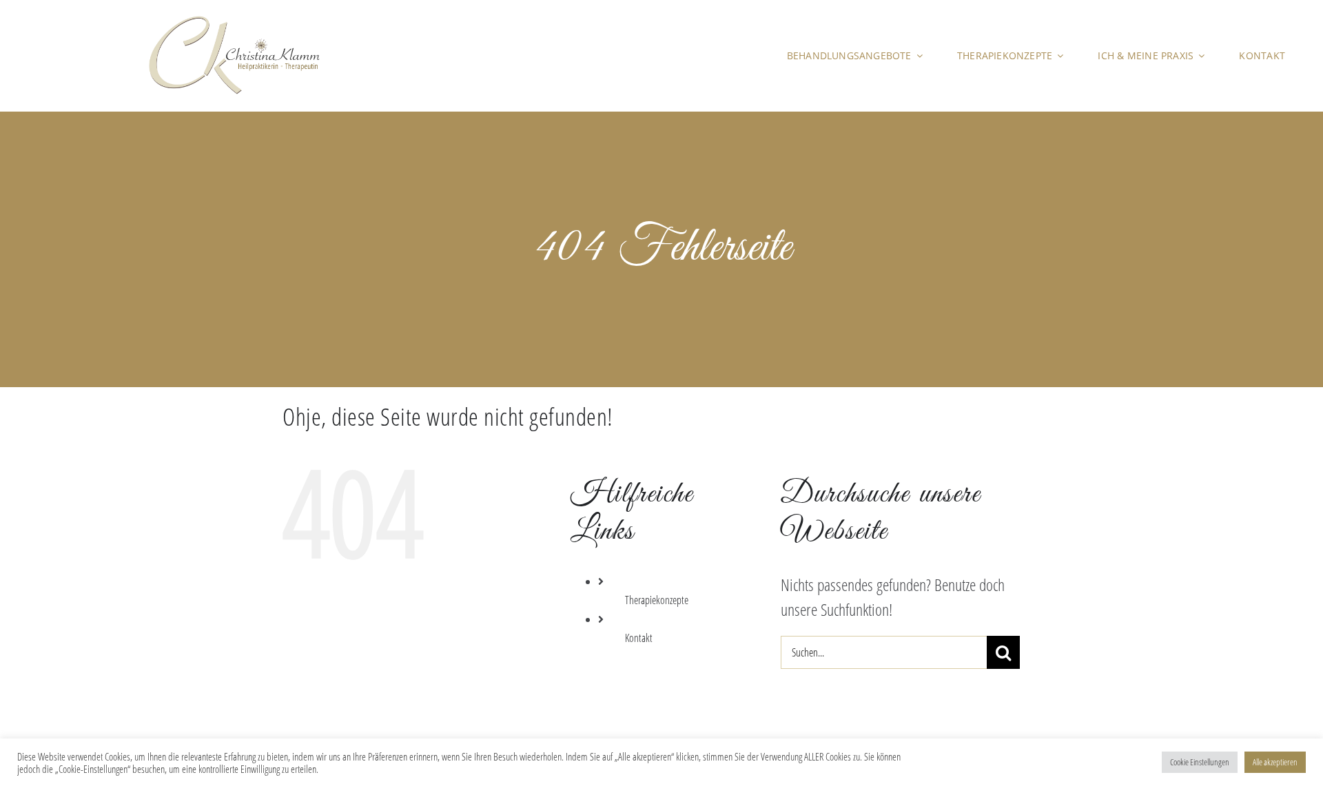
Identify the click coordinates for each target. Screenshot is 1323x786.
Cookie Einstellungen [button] (1199, 762)
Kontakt (639, 637)
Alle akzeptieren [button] (1275, 762)
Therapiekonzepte (656, 600)
